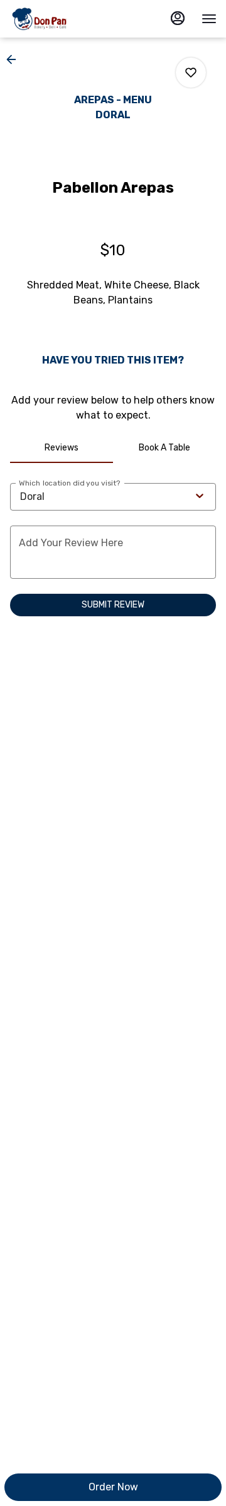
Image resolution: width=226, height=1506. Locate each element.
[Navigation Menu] (209, 18)
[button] (15, 59)
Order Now (113, 1487)
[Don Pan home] (65, 18)
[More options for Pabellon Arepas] (191, 73)
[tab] (61, 448)
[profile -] (177, 18)
